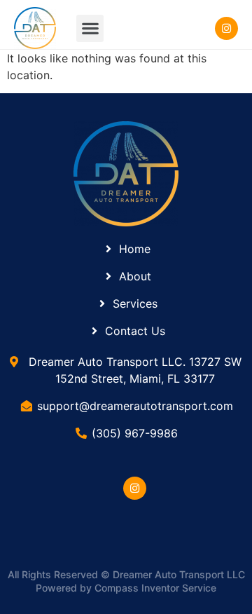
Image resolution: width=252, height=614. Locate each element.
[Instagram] (134, 488)
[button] (90, 28)
